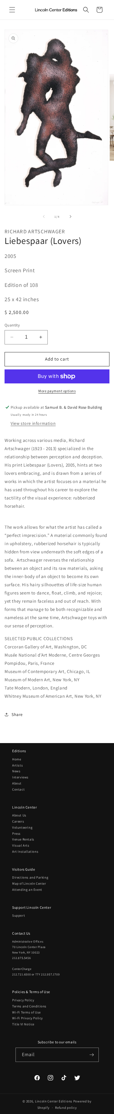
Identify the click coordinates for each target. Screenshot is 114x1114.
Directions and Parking (30, 877)
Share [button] (17, 714)
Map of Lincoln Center (29, 883)
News (16, 771)
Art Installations (25, 851)
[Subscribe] (91, 1055)
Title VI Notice (23, 1024)
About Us (19, 815)
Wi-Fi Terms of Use (26, 1012)
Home (16, 759)
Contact (18, 789)
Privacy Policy (23, 1000)
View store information (33, 423)
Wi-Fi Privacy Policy (27, 1018)
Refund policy (66, 1107)
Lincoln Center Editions (53, 1101)
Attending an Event (27, 889)
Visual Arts (20, 845)
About (17, 783)
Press (16, 833)
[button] (12, 9)
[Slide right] (70, 216)
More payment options (57, 391)
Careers (18, 821)
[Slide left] (43, 216)
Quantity (12, 325)
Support (18, 915)
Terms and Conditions (29, 1006)
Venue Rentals (23, 839)
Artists (17, 765)
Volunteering (22, 827)
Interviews (20, 777)
